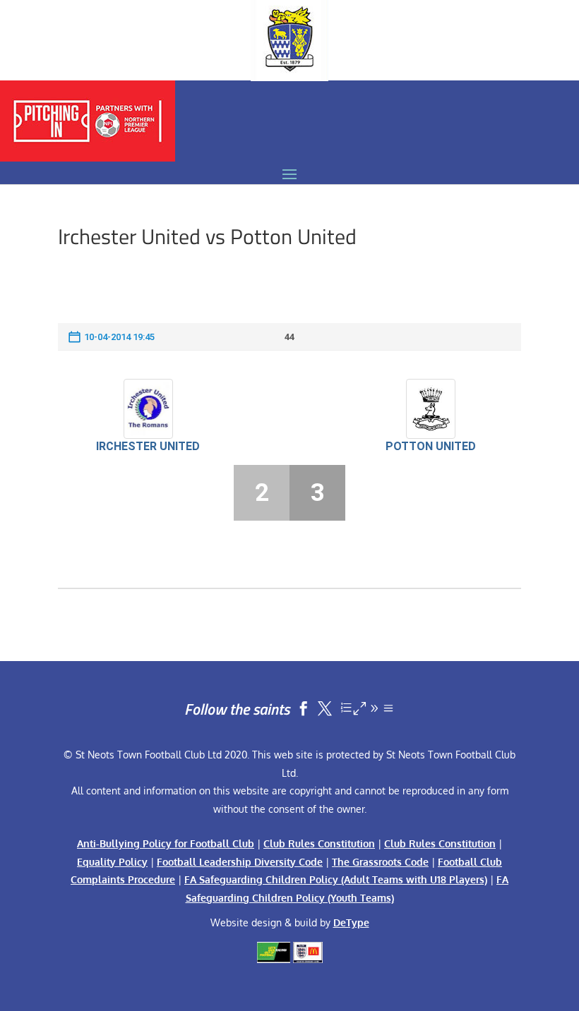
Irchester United (148, 446)
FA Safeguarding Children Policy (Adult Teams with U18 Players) (335, 879)
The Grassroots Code (380, 862)
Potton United (431, 446)
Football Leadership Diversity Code (240, 862)
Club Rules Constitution (319, 843)
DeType (351, 922)
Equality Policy (112, 862)
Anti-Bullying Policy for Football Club (165, 843)
